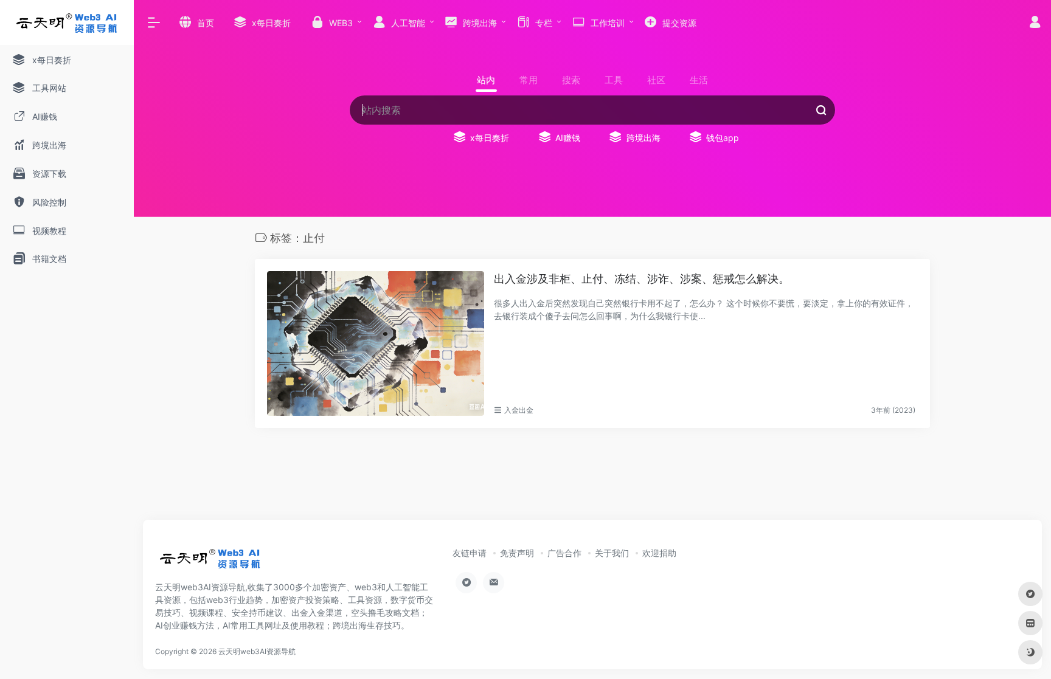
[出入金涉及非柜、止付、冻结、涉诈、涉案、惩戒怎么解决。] (375, 343)
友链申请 (470, 553)
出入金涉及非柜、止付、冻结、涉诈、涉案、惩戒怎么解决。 (641, 278)
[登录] (1034, 23)
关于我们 (612, 553)
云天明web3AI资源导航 (257, 651)
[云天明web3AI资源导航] (210, 562)
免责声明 (517, 553)
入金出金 (518, 410)
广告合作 (564, 553)
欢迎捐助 (659, 553)
